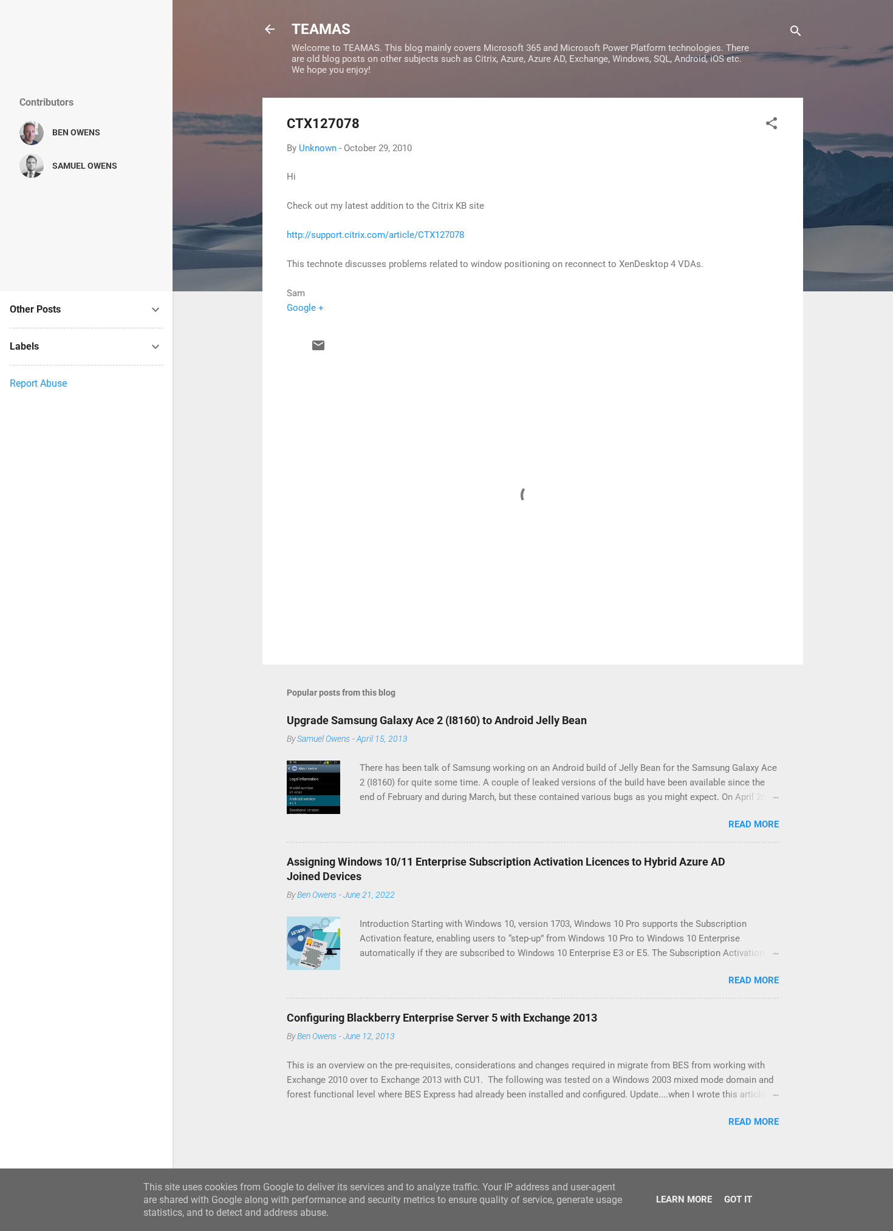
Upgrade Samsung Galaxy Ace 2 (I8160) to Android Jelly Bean (437, 720)
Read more (753, 824)
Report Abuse (38, 383)
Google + (305, 307)
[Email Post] (318, 349)
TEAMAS (321, 29)
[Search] (796, 33)
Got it (738, 1199)
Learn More (684, 1199)
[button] (771, 125)
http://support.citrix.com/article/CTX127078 (375, 234)
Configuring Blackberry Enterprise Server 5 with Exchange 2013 (442, 1017)
